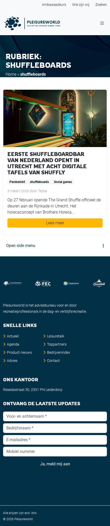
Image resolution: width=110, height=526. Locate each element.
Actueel (13, 336)
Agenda (13, 344)
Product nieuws (19, 352)
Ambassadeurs (54, 5)
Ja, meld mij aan (55, 464)
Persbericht (17, 182)
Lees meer (55, 222)
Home (11, 74)
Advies (12, 361)
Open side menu (20, 245)
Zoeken (101, 5)
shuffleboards (39, 182)
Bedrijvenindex (58, 352)
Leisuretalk (55, 336)
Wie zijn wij (80, 5)
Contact (53, 361)
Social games (63, 182)
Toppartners (57, 344)
